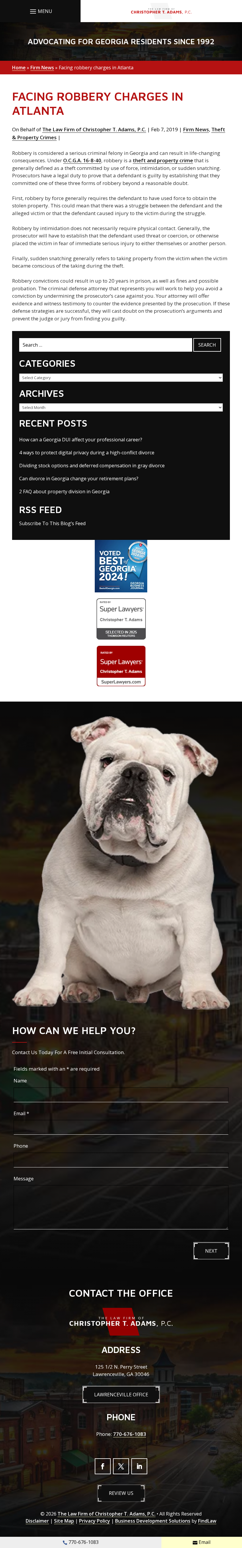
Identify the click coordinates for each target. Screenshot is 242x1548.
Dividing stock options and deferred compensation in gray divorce (92, 465)
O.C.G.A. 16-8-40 (82, 160)
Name (20, 1080)
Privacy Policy (94, 1521)
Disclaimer (37, 1521)
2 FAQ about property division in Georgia (64, 491)
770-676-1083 (129, 1434)
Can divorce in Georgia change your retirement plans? (78, 478)
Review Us (121, 1493)
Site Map (64, 1521)
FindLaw (207, 1521)
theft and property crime (163, 160)
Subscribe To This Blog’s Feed (52, 523)
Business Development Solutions (152, 1521)
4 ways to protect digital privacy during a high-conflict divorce (86, 452)
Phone (21, 1146)
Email (21, 1113)
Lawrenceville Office (121, 1394)
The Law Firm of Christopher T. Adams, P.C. (94, 129)
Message (24, 1178)
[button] (40, 11)
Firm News (196, 129)
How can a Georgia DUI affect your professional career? (80, 439)
